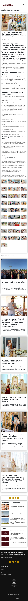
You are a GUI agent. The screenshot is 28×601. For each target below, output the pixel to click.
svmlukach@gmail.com (14, 558)
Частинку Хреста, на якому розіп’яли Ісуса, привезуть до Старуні (18, 538)
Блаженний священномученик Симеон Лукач (11, 571)
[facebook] (10, 498)
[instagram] (13, 498)
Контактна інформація (6, 574)
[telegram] (15, 498)
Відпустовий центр (5, 572)
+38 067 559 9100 (8, 557)
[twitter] (18, 498)
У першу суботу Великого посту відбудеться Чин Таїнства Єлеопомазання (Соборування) (17, 532)
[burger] (26, 4)
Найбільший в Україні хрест (17, 513)
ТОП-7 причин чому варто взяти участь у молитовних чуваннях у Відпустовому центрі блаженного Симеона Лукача (17, 521)
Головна (2, 9)
